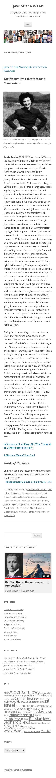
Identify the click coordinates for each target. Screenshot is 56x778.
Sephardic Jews (17, 722)
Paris (6, 715)
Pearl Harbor (10, 508)
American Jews (24, 692)
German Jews (24, 698)
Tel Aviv (7, 726)
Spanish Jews (36, 723)
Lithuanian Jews (10, 709)
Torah (15, 726)
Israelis (21, 705)
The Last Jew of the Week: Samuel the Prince (24, 658)
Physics (38, 715)
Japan (44, 496)
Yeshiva (28, 731)
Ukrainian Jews (11, 511)
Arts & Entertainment (37, 489)
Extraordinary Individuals (15, 617)
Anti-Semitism (46, 693)
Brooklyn (8, 695)
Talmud (45, 722)
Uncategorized (11, 631)
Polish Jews (12, 718)
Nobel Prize (22, 712)
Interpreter (35, 496)
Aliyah (6, 692)
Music (40, 708)
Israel (9, 705)
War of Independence (14, 728)
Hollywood (10, 701)
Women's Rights (26, 511)
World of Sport (10, 635)
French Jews (9, 699)
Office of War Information (39, 504)
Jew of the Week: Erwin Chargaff (19, 669)
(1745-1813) (29, 481)
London (21, 708)
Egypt (49, 696)
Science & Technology (14, 628)
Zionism (36, 731)
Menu (28, 24)
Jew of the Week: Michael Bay (17, 672)
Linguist (22, 504)
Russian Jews (23, 508)
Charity (42, 695)
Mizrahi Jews (31, 708)
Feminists (24, 496)
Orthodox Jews (40, 711)
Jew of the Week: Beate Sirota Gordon (25, 69)
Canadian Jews (21, 695)
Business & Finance (13, 613)
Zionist (46, 731)
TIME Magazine (37, 508)
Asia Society (36, 493)
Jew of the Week (28, 6)
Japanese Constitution (37, 500)
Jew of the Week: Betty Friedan (18, 665)
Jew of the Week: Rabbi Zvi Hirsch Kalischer (24, 661)
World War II (40, 511)
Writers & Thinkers (12, 639)
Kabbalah (47, 705)
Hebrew (45, 699)
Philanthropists (21, 714)
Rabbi (24, 719)
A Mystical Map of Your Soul (19, 455)
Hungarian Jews (37, 701)
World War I (31, 728)
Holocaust (23, 701)
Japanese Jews (11, 504)
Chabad (33, 696)
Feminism (14, 496)
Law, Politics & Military (14, 620)
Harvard (38, 699)
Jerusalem (34, 705)
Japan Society (10, 500)
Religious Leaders (12, 624)
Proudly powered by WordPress (18, 770)
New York (10, 712)
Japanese (21, 500)
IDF (46, 701)
